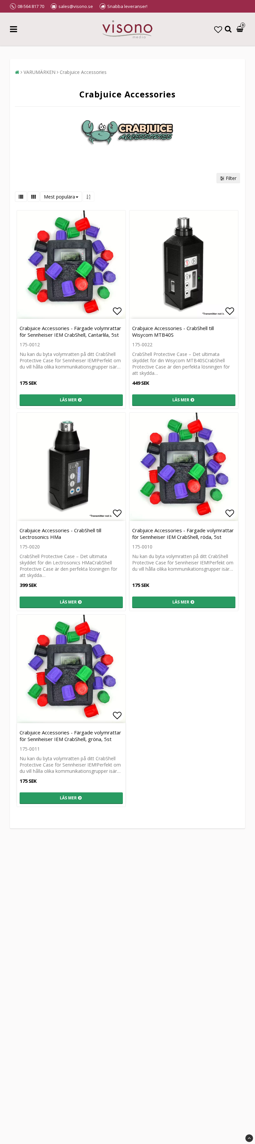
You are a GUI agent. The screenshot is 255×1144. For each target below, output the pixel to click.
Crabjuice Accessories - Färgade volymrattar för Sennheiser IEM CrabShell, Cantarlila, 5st (70, 331)
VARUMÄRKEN (39, 72)
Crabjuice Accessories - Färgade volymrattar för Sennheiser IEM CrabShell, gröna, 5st (70, 735)
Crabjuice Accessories (83, 72)
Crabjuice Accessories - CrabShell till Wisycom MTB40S (173, 331)
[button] (218, 29)
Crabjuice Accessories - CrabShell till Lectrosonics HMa (60, 533)
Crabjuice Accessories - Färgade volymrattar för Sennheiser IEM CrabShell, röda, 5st (183, 533)
